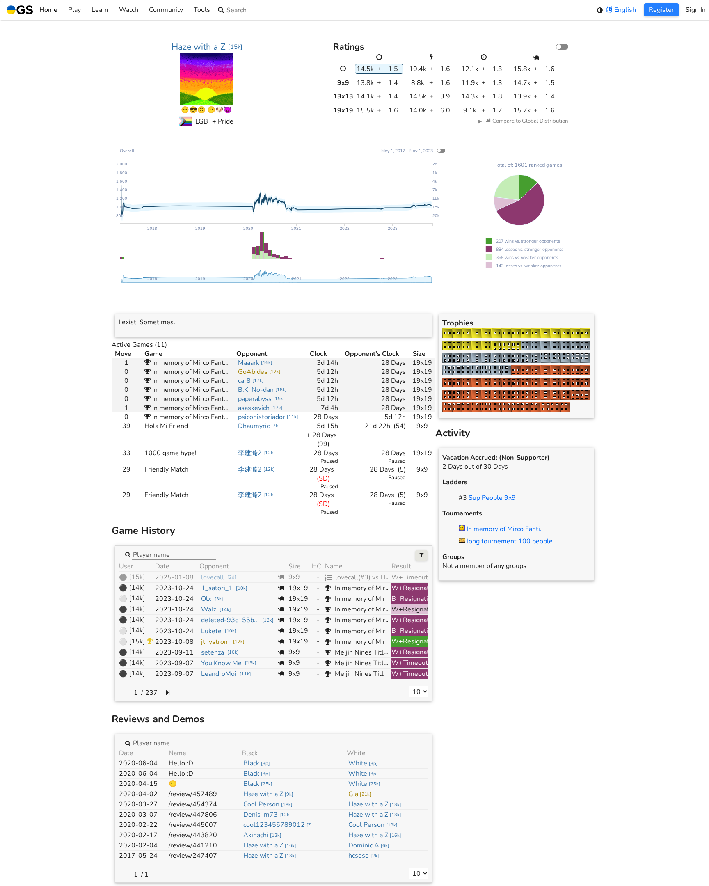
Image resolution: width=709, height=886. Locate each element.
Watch (128, 9)
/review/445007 (193, 824)
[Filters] (421, 555)
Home (48, 9)
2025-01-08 (174, 577)
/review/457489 (193, 794)
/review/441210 (193, 845)
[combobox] (174, 554)
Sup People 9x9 (492, 497)
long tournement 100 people (510, 541)
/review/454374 (193, 804)
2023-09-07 (174, 663)
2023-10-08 (174, 641)
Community (166, 9)
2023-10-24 (174, 588)
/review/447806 (193, 814)
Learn (99, 9)
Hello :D (181, 763)
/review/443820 (193, 835)
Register (661, 9)
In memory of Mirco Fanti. (504, 528)
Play (74, 9)
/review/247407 (193, 855)
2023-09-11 (174, 652)
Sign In (696, 9)
